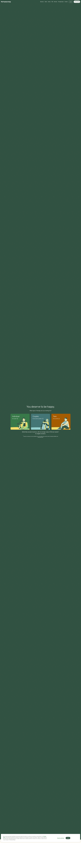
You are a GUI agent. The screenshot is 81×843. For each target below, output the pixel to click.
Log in (70, 1)
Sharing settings (60, 838)
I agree (68, 838)
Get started (77, 1)
